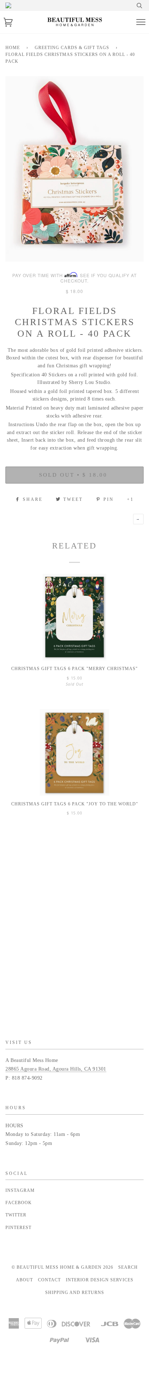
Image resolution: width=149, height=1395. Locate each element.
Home (12, 47)
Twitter (15, 1214)
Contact (49, 1279)
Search (128, 1267)
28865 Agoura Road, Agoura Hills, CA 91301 (55, 1069)
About (24, 1279)
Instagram (20, 1190)
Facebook (18, 1202)
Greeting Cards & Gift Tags (72, 47)
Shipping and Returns (74, 1292)
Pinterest (18, 1227)
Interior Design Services (99, 1279)
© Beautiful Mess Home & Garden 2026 (62, 1267)
